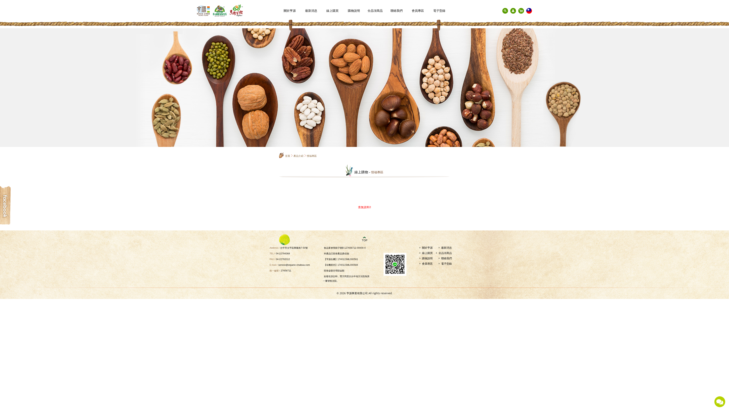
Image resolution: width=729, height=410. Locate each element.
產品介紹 (298, 156)
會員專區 (418, 10)
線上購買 (332, 10)
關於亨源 (290, 10)
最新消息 (311, 10)
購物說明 (354, 10)
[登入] (513, 11)
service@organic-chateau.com (294, 265)
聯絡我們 (397, 10)
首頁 (287, 156)
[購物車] (521, 11)
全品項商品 (375, 10)
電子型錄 (439, 10)
